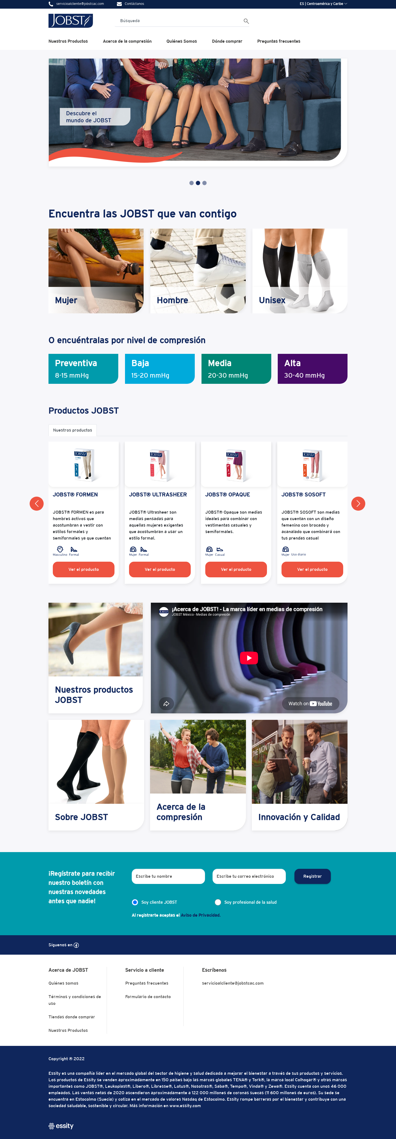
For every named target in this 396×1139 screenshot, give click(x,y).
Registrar (312, 876)
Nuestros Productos (68, 1030)
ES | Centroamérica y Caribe (321, 4)
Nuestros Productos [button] (68, 41)
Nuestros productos (72, 430)
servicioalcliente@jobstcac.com (233, 983)
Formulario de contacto (148, 996)
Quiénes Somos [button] (181, 41)
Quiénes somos (63, 983)
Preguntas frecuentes (278, 41)
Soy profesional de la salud (250, 902)
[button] (37, 504)
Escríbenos (214, 970)
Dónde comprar (227, 41)
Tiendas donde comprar (71, 1016)
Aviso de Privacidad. (201, 915)
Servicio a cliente (144, 970)
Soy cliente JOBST (159, 902)
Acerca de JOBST (68, 970)
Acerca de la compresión (127, 41)
